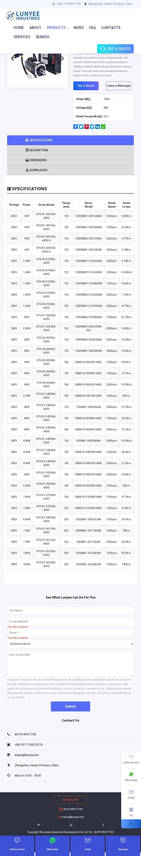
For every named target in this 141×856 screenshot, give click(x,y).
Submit (70, 706)
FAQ (92, 27)
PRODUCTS (56, 27)
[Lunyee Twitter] (38, 825)
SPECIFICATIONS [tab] (40, 140)
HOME (19, 27)
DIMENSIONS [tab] (38, 160)
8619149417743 (72, 809)
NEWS (79, 27)
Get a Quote (86, 85)
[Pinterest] (86, 128)
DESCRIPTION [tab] (38, 150)
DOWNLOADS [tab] (38, 170)
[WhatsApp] (103, 128)
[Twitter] (81, 128)
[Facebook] (75, 128)
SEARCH (42, 37)
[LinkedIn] (97, 128)
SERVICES (22, 37)
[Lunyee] (22, 15)
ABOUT (35, 27)
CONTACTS (110, 27)
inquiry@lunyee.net (73, 816)
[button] (11, 57)
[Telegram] (92, 128)
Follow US (72, 799)
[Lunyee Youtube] (71, 825)
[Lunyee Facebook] (103, 825)
